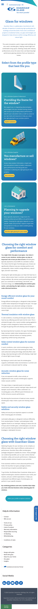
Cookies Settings (6, 606)
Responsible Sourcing (10, 531)
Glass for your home (10, 557)
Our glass (7, 559)
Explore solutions (10, 122)
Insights (6, 561)
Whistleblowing (8, 536)
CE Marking (7, 534)
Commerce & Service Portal (15, 567)
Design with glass (9, 552)
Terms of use (8, 523)
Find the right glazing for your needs (16, 231)
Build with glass (8, 554)
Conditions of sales (9, 540)
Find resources (9, 175)
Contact (6, 516)
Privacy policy (8, 525)
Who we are (7, 519)
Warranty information (10, 529)
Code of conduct (9, 527)
